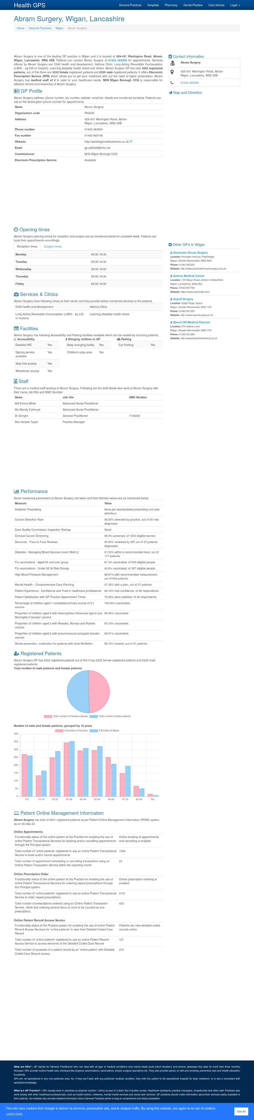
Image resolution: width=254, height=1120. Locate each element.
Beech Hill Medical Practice (191, 322)
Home (20, 28)
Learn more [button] (14, 1113)
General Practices (130, 5)
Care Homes (216, 5)
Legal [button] (234, 5)
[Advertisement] (127, 44)
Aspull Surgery (182, 299)
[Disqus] (88, 1010)
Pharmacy (171, 5)
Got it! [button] (241, 1111)
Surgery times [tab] (53, 246)
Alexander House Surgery (190, 252)
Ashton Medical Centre (188, 276)
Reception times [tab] (27, 246)
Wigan (60, 28)
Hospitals (153, 5)
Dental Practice (193, 5)
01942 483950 (190, 83)
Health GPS (29, 5)
